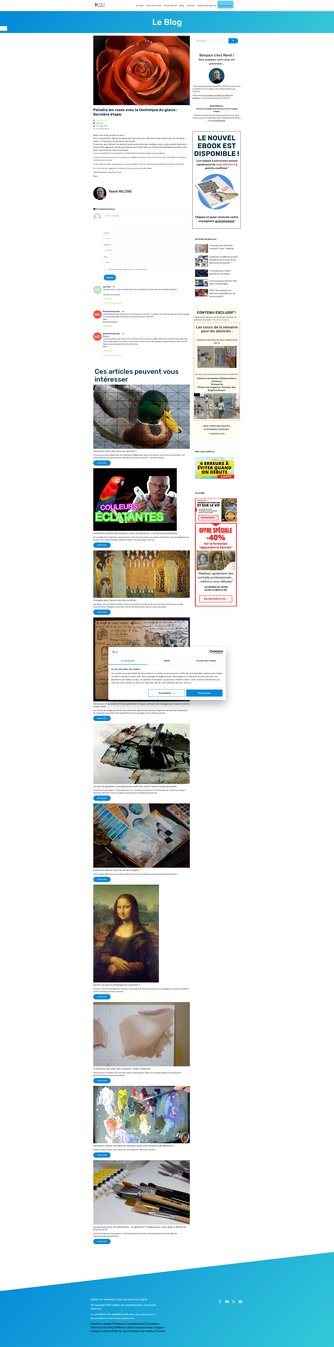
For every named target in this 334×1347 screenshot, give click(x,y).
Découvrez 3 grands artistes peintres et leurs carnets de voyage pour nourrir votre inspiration (141, 705)
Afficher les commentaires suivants (141, 363)
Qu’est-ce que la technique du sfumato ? (116, 985)
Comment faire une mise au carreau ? (115, 451)
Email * (107, 233)
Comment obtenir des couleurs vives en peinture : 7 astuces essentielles (135, 533)
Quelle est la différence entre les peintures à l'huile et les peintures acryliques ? (223, 260)
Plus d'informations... (221, 320)
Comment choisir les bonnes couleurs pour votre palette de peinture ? (133, 1145)
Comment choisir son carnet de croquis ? (116, 870)
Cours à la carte (153, 5)
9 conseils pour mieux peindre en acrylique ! (220, 272)
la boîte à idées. (146, 168)
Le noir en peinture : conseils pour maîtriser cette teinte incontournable (135, 786)
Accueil (139, 5)
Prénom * (108, 245)
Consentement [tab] (128, 661)
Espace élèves (225, 5)
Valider (110, 277)
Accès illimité (170, 5)
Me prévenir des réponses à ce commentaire (127, 269)
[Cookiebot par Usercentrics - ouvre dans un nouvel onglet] (211, 652)
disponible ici (160, 153)
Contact (191, 5)
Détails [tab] (167, 661)
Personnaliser (165, 693)
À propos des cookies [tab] (206, 661)
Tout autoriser (204, 693)
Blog (182, 5)
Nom (106, 257)
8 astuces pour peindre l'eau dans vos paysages (223, 282)
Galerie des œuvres (206, 5)
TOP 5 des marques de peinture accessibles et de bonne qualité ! (222, 293)
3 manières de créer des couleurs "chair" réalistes (122, 1068)
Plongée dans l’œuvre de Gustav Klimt (114, 600)
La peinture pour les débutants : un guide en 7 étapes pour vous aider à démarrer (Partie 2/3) (140, 1228)
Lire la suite (102, 463)
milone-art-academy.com (113, 1314)
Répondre (108, 298)
